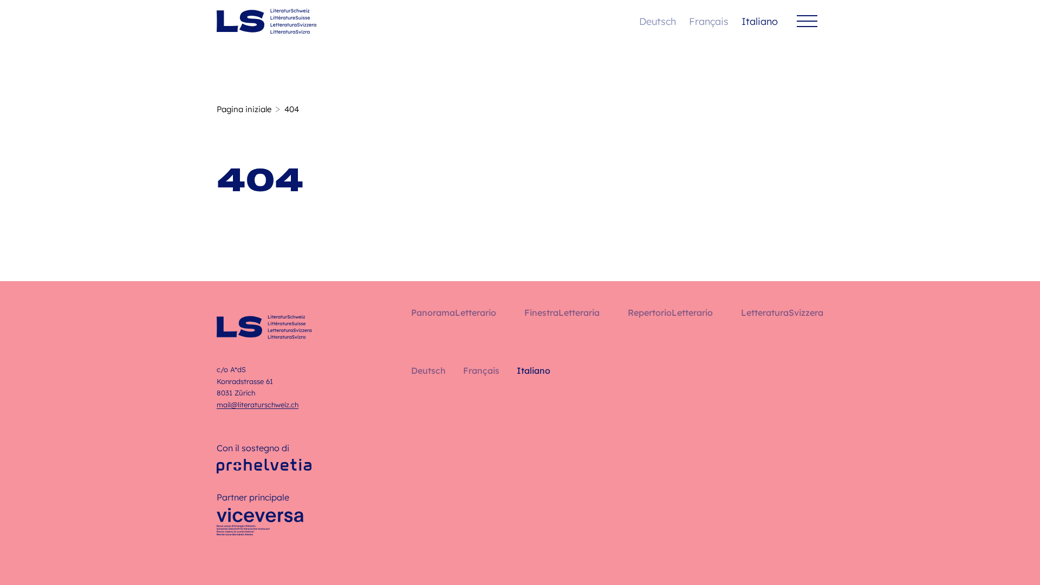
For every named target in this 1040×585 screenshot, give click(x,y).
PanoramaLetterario (453, 312)
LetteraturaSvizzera (782, 312)
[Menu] (807, 21)
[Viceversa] (260, 525)
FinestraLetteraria (562, 312)
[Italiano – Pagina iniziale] (266, 21)
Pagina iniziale (244, 109)
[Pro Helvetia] (264, 466)
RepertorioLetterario (670, 312)
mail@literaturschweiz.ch (257, 404)
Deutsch (657, 21)
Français (709, 21)
